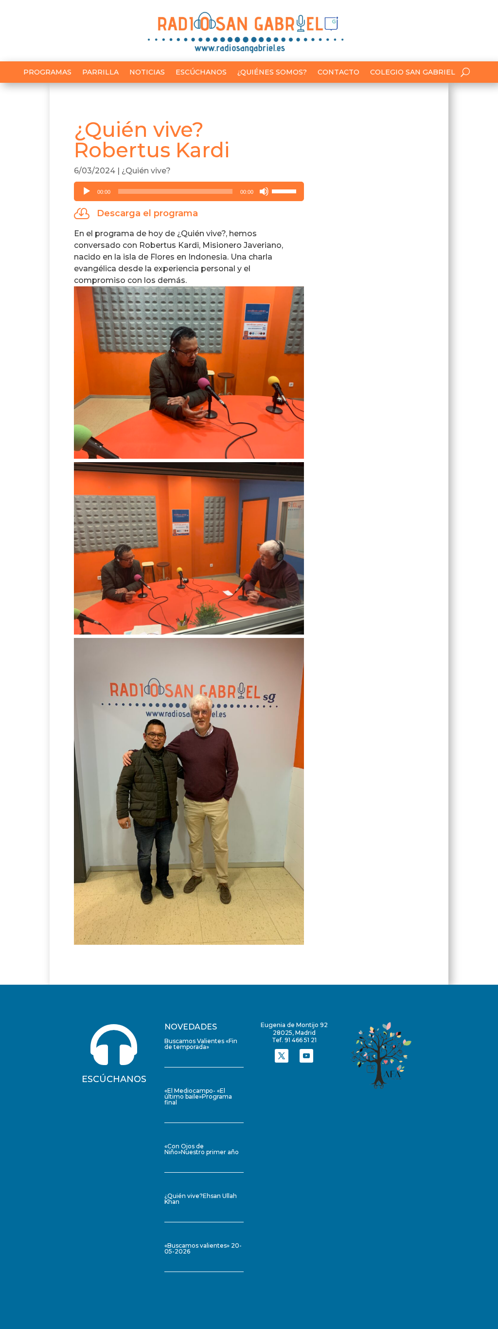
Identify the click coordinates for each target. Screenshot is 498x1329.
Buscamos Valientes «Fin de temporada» (200, 1043)
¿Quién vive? (146, 170)
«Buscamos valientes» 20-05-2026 (203, 1248)
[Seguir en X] (281, 1056)
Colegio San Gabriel (412, 72)
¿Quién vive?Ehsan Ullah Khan (200, 1198)
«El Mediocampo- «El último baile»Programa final (198, 1096)
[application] (188, 191)
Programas (47, 72)
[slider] (285, 190)
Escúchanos (201, 72)
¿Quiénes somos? (272, 72)
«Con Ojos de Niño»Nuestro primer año (201, 1149)
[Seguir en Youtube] (306, 1056)
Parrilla (100, 72)
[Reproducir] (86, 191)
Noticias (147, 72)
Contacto (338, 72)
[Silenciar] (264, 191)
